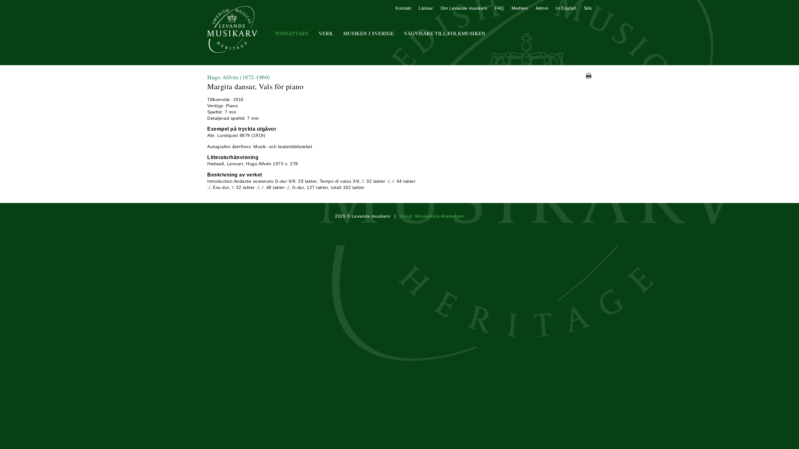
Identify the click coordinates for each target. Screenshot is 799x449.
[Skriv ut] (589, 76)
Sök (588, 8)
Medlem (520, 8)
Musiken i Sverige (368, 33)
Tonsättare (292, 33)
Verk (326, 33)
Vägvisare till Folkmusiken (444, 33)
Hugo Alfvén (238, 77)
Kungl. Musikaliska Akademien (432, 216)
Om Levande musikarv (464, 8)
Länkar (426, 8)
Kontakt (403, 8)
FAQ (499, 8)
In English (566, 8)
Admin (542, 8)
